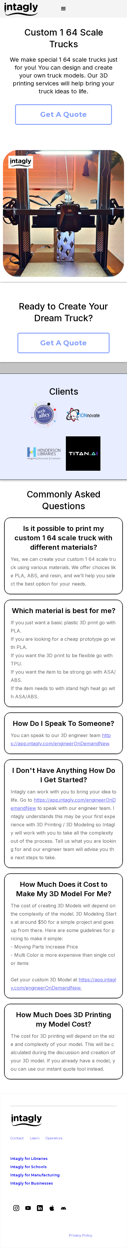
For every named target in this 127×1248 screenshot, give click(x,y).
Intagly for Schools (28, 1167)
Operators (53, 1138)
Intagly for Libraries (29, 1158)
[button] (63, 9)
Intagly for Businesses (31, 1183)
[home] (19, 9)
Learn (35, 1138)
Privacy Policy (80, 1235)
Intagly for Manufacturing (35, 1175)
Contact (17, 1138)
